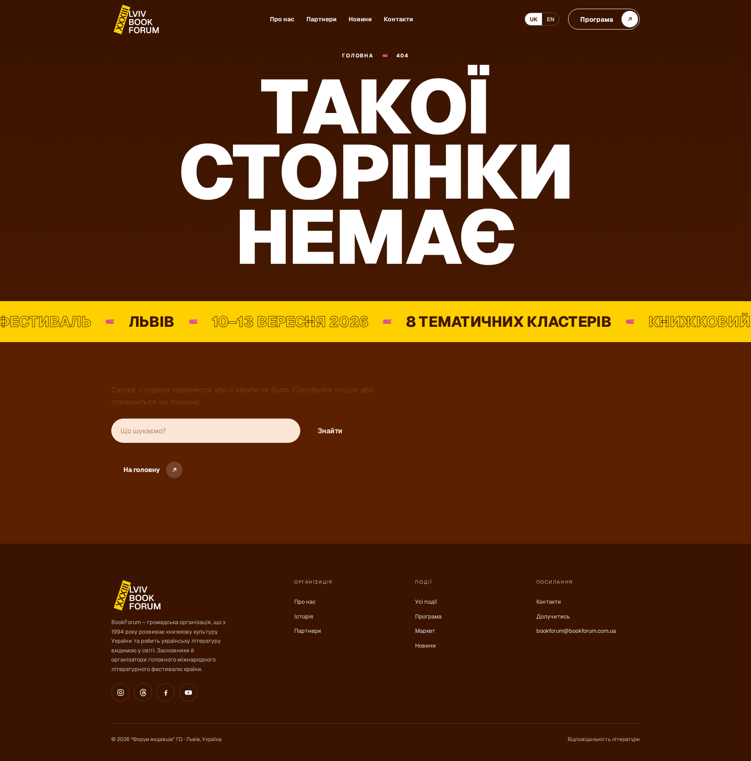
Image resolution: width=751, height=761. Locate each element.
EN (551, 19)
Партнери (321, 19)
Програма (428, 616)
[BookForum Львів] (135, 19)
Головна (357, 56)
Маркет (425, 631)
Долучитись (553, 616)
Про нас (282, 19)
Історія (303, 616)
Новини (360, 19)
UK (534, 19)
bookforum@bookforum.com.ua (576, 631)
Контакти (398, 19)
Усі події (426, 601)
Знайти (330, 430)
